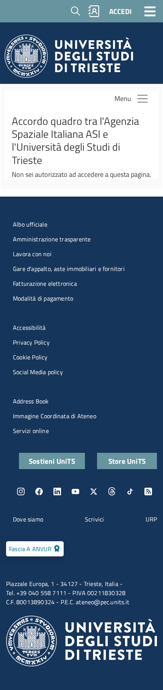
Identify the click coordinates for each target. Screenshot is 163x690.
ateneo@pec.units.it (102, 602)
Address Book (31, 401)
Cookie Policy (30, 357)
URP (151, 519)
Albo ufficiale (30, 224)
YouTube (75, 491)
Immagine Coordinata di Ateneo (54, 416)
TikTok (130, 491)
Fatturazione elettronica (45, 283)
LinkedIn (57, 491)
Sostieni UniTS (52, 460)
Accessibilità (29, 327)
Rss (148, 491)
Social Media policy (38, 372)
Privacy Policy (31, 342)
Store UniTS (127, 460)
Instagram (21, 491)
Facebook (39, 491)
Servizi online (31, 430)
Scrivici (94, 519)
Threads (112, 491)
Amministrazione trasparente (52, 239)
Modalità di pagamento (43, 298)
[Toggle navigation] (150, 11)
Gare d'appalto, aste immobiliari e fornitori (69, 268)
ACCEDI (120, 11)
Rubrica (94, 11)
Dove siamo (28, 519)
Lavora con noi (32, 253)
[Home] (69, 58)
